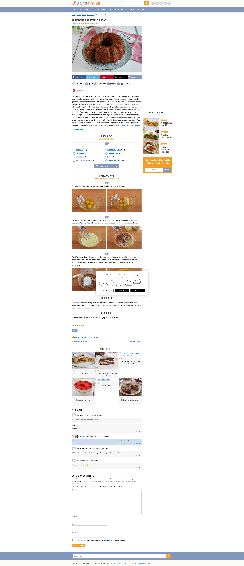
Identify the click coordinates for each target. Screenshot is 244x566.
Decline (122, 290)
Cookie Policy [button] (136, 283)
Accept (137, 290)
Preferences (106, 290)
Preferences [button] (129, 285)
